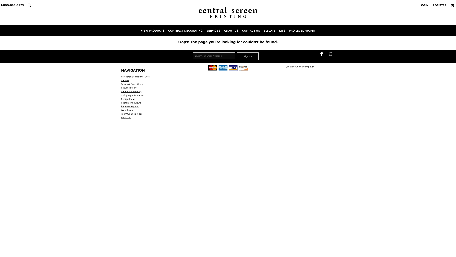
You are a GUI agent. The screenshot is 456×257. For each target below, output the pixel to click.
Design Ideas (128, 99)
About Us (126, 117)
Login (424, 5)
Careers (125, 80)
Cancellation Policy (131, 91)
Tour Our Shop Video (131, 113)
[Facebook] (321, 53)
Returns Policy (128, 87)
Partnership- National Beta (135, 76)
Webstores (127, 110)
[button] (29, 5)
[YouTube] (330, 53)
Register (439, 5)
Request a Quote (130, 106)
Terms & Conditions (132, 84)
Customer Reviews (131, 102)
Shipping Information (132, 95)
